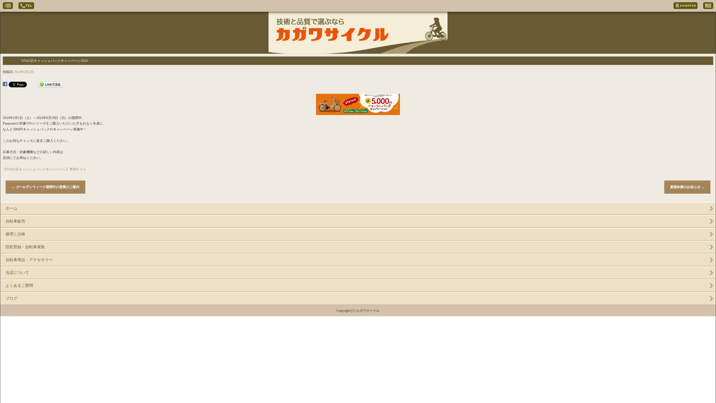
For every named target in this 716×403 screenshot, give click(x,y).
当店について (17, 273)
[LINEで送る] (50, 84)
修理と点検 (15, 234)
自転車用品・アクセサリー (29, 260)
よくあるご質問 (19, 285)
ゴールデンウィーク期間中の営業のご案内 (45, 187)
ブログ (11, 298)
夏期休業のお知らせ (687, 187)
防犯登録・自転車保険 (25, 247)
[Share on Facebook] (5, 84)
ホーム (11, 208)
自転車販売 (15, 221)
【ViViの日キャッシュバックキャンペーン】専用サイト (44, 169)
